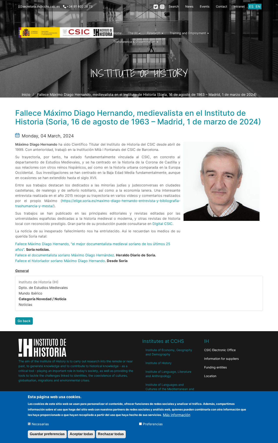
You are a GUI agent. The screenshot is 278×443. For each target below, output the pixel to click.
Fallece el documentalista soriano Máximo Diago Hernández (64, 255)
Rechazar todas (111, 434)
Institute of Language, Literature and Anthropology (168, 374)
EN (258, 6)
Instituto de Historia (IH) (38, 282)
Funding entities (215, 367)
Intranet (239, 6)
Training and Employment (188, 33)
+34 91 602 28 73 (80, 6)
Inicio (26, 94)
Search (174, 6)
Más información (176, 414)
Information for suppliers (221, 358)
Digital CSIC (162, 224)
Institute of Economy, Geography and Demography (169, 352)
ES (251, 6)
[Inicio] (67, 32)
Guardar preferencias (47, 434)
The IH (133, 33)
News (189, 6)
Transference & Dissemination (134, 42)
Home (117, 33)
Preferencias (153, 424)
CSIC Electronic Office (220, 350)
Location (210, 376)
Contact (221, 6)
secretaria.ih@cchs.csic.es (41, 6)
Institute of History (159, 363)
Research (154, 33)
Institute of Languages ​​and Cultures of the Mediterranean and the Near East (170, 389)
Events (204, 6)
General (22, 271)
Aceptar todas (81, 434)
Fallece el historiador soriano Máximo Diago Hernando (60, 261)
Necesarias (40, 424)
